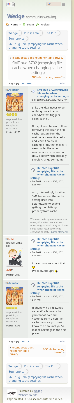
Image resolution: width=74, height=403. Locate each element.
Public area (31, 33)
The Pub (50, 33)
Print (62, 83)
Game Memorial (59, 231)
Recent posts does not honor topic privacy (37, 57)
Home (14, 24)
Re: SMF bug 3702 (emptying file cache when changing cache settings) (47, 173)
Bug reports (16, 38)
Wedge (15, 16)
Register (45, 24)
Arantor (13, 90)
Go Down (27, 83)
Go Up (25, 341)
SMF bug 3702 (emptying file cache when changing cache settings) (35, 45)
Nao (11, 239)
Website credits (27, 395)
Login (30, 24)
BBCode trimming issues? (47, 77)
